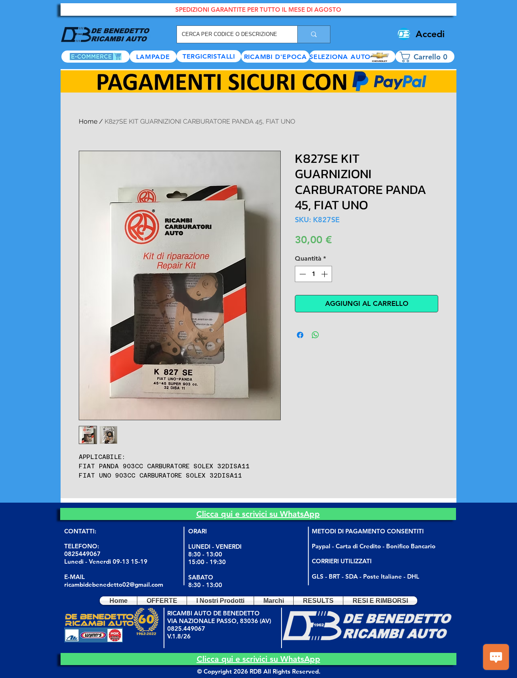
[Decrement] (301, 274)
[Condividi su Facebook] (300, 335)
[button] (352, 57)
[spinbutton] (313, 274)
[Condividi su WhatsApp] (315, 335)
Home (88, 121)
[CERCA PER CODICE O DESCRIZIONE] (313, 34)
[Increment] (325, 274)
